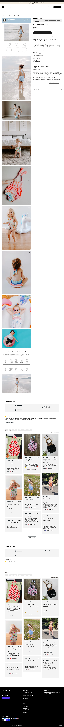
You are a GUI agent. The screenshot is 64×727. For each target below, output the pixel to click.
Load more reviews (32, 537)
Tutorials (24, 701)
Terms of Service (26, 709)
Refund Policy (25, 712)
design (10, 430)
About (24, 703)
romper (31, 430)
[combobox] (55, 432)
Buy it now (57, 33)
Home (3, 15)
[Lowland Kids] (3, 7)
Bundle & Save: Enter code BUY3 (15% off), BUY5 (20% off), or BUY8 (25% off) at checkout (32, 3)
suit (18, 430)
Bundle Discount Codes (27, 692)
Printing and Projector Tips (28, 695)
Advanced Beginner (8, 15)
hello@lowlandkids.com (48, 693)
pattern (6, 430)
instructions (22, 430)
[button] (58, 7)
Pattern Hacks (25, 706)
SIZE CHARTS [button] (35, 86)
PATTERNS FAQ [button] (36, 89)
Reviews (24, 700)
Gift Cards (25, 707)
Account (51, 6)
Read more (50, 507)
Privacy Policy (25, 710)
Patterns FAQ (25, 698)
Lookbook (25, 694)
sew (16, 430)
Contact (24, 704)
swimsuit (27, 430)
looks (13, 430)
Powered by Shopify (19, 725)
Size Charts (25, 697)
